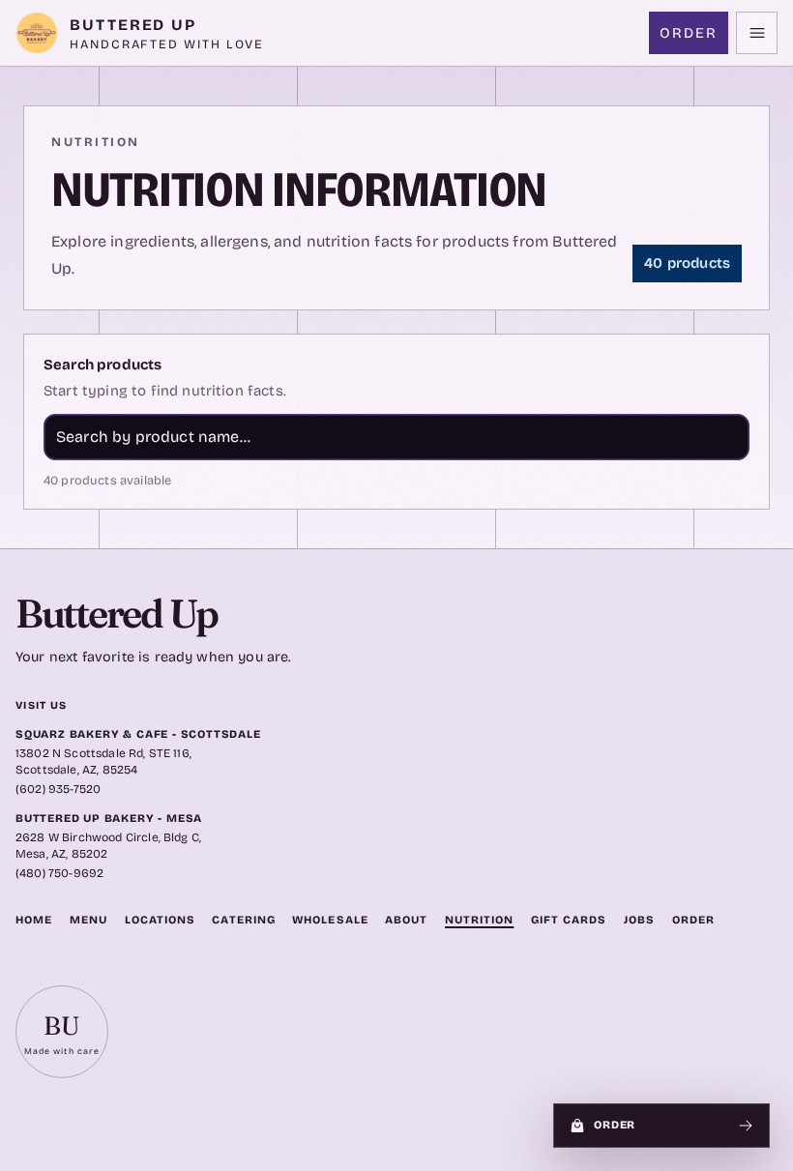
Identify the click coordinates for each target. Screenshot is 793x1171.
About (406, 919)
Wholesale (329, 919)
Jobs (639, 919)
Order (689, 33)
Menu (88, 919)
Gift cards (568, 919)
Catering (243, 919)
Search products (103, 364)
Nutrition (479, 919)
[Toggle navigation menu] (757, 33)
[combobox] (396, 437)
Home (33, 919)
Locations (160, 919)
